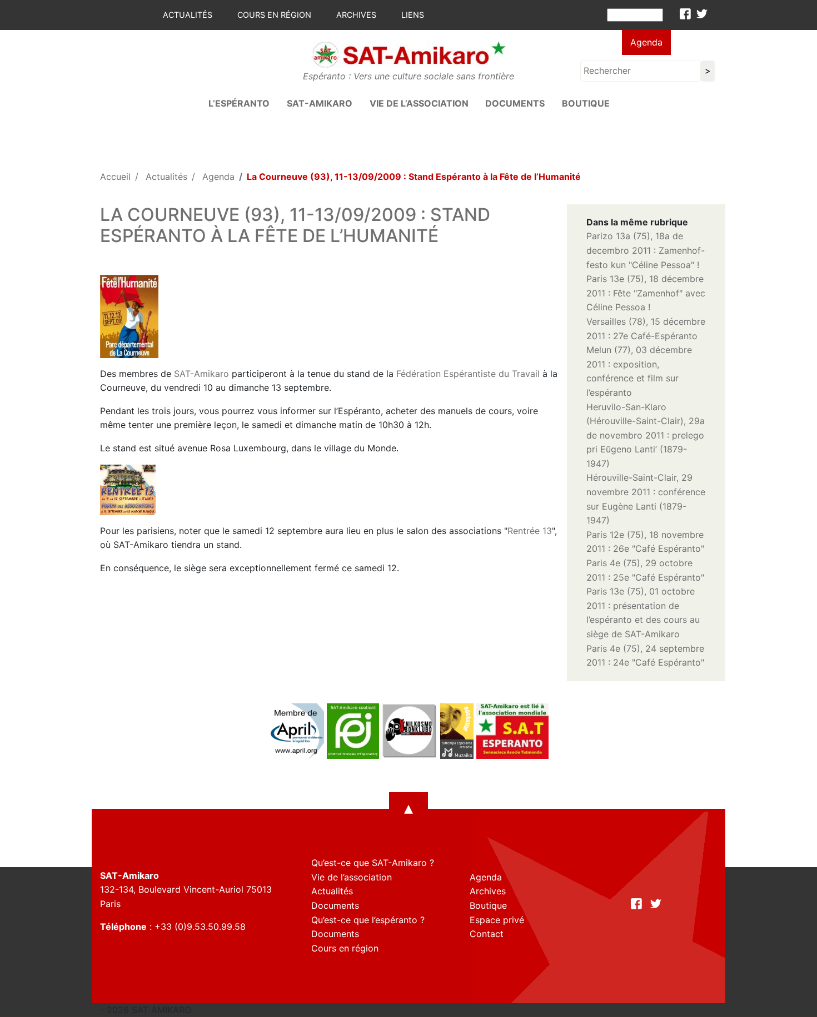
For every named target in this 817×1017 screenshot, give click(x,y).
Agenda (646, 42)
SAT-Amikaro (201, 373)
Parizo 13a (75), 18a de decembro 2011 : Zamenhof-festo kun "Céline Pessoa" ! (645, 250)
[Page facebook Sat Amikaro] (685, 13)
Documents (515, 103)
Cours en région (274, 14)
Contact (487, 933)
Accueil (115, 176)
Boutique (586, 103)
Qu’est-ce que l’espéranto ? (368, 919)
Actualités (187, 14)
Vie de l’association (419, 103)
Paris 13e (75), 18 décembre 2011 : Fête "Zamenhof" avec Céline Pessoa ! (645, 293)
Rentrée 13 (529, 530)
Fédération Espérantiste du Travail (468, 373)
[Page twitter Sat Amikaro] (702, 13)
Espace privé (497, 919)
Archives (356, 14)
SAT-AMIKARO (319, 103)
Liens (412, 14)
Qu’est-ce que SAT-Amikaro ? (372, 862)
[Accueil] (408, 53)
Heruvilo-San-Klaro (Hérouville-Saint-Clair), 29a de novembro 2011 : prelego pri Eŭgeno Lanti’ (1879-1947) (645, 435)
